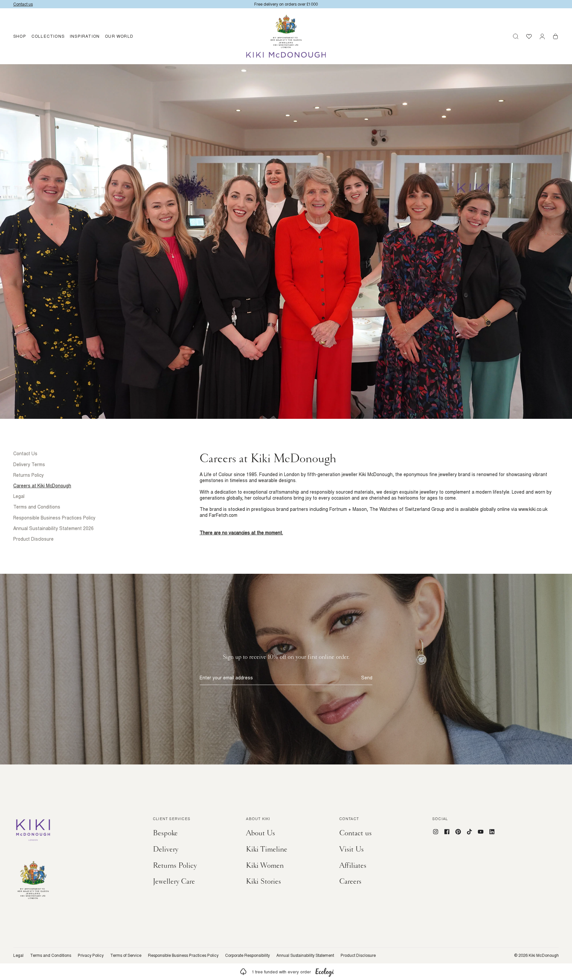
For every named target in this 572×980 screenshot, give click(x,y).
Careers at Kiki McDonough (42, 486)
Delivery (165, 849)
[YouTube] (480, 831)
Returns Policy (28, 475)
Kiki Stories (263, 881)
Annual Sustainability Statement (305, 955)
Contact (349, 819)
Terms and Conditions (36, 507)
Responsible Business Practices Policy (54, 518)
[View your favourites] (529, 36)
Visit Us (351, 849)
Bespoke (165, 833)
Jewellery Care (174, 881)
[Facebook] (447, 831)
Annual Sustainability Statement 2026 (53, 528)
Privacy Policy (91, 955)
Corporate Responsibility (247, 955)
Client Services (171, 819)
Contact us (355, 833)
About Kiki (258, 819)
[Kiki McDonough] (286, 55)
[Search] (515, 36)
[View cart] (555, 36)
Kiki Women (265, 865)
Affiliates (352, 865)
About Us (260, 833)
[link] (286, 971)
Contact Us (25, 454)
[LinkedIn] (492, 831)
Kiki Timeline (266, 849)
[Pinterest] (458, 831)
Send (366, 678)
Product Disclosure (33, 539)
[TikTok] (469, 831)
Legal (18, 496)
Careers (350, 881)
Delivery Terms (29, 464)
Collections (48, 36)
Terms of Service (125, 955)
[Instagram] (435, 831)
